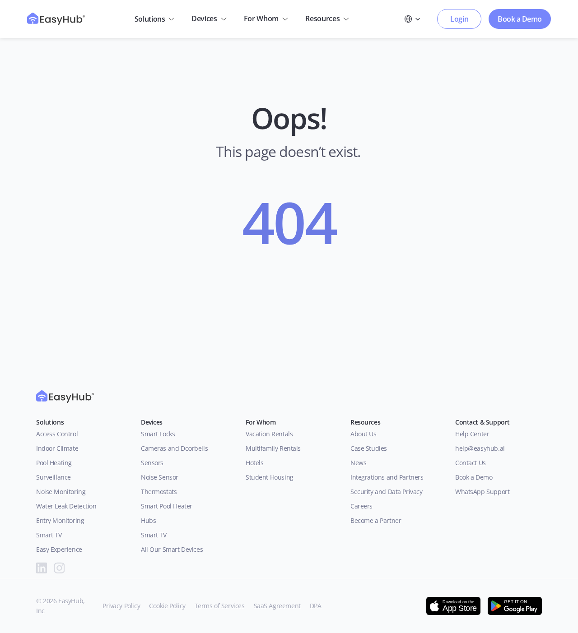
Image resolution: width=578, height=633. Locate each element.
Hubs (148, 520)
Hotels (254, 462)
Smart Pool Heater (166, 506)
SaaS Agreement (277, 605)
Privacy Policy (121, 605)
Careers (361, 506)
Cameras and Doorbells (174, 448)
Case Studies (368, 448)
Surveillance (53, 477)
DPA (316, 605)
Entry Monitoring (60, 520)
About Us (365, 434)
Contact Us (470, 462)
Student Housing (270, 477)
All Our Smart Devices (172, 549)
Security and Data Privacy (386, 491)
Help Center (472, 434)
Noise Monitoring (60, 491)
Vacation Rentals (269, 434)
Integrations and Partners (387, 477)
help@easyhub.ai (480, 448)
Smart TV (49, 535)
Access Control (57, 434)
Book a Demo (473, 477)
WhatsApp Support (482, 491)
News (358, 462)
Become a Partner (375, 520)
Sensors (152, 462)
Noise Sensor (159, 477)
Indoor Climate (57, 448)
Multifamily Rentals (273, 448)
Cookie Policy (167, 605)
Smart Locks (158, 434)
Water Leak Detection (66, 506)
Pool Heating (54, 462)
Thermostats (159, 491)
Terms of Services (220, 605)
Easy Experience (59, 549)
